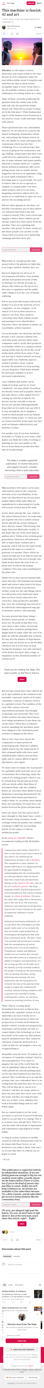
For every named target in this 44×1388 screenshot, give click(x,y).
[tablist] (11, 1256)
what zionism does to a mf (14, 1308)
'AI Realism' (34, 860)
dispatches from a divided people (15, 1311)
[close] (37, 1314)
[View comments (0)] (12, 33)
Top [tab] (4, 1285)
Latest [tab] (10, 1285)
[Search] (40, 1285)
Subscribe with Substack (23, 1349)
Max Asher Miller (13, 26)
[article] (22, 1297)
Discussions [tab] (19, 1285)
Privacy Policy (25, 1359)
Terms (31, 1369)
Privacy (24, 1369)
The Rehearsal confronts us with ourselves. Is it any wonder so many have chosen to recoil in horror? (16, 1295)
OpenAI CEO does (26, 883)
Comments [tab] (7, 1256)
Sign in (39, 3)
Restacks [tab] (16, 1256)
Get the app (33, 1377)
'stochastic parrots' (20, 886)
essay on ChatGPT (16, 838)
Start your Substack (16, 1377)
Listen (39, 27)
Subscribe (31, 3)
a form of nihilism (22, 896)
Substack (10, 1383)
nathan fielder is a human (14, 1291)
